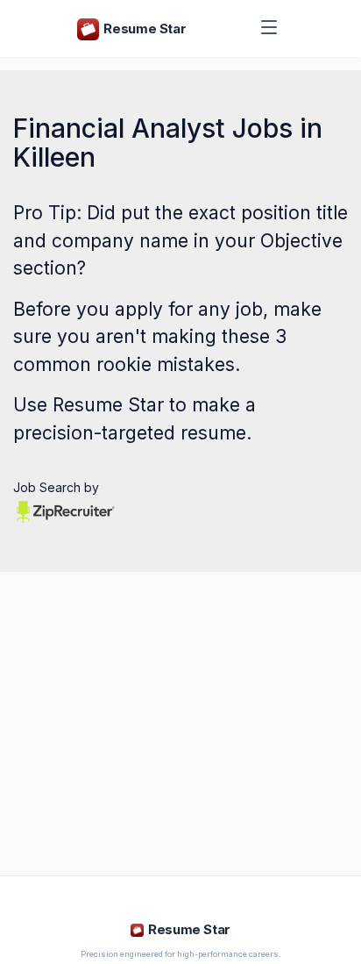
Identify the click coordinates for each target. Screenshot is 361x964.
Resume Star (108, 405)
